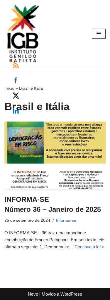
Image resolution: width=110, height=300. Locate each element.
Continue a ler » (89, 246)
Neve (33, 294)
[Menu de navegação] (99, 34)
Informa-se (66, 220)
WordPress (71, 294)
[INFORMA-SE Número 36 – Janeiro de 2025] (55, 155)
